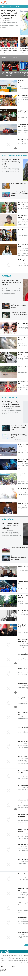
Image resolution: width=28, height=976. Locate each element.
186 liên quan (7, 20)
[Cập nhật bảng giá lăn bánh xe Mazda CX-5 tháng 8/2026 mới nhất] (8, 849)
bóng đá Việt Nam (11, 957)
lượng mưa (20, 955)
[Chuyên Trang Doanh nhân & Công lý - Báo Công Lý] (19, 128)
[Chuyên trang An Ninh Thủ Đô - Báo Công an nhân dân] (20, 52)
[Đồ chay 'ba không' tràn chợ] (8, 100)
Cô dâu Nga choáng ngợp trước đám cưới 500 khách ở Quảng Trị (11, 282)
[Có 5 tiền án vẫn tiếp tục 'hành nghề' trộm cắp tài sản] (8, 571)
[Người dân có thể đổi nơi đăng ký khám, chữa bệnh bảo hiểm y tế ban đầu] (8, 893)
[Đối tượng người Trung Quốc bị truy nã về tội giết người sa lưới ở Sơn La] (8, 220)
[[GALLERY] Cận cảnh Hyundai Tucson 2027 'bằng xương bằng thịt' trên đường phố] (6, 558)
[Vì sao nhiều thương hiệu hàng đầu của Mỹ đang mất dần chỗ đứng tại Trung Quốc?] (8, 115)
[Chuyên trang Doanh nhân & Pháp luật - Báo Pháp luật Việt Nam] (12, 439)
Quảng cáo (1, 971)
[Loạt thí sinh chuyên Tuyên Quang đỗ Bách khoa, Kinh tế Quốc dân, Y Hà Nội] (8, 86)
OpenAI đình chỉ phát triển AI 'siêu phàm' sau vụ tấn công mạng (18, 427)
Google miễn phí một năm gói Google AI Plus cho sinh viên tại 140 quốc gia (19, 436)
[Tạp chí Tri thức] (19, 141)
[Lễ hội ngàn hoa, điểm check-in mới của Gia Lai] (8, 922)
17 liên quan (20, 561)
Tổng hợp (13, 968)
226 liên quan (10, 530)
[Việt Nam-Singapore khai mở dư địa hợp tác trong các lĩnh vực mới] (8, 879)
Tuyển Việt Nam (15, 960)
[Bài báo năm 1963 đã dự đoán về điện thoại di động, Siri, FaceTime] (8, 674)
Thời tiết (9, 960)
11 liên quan (19, 439)
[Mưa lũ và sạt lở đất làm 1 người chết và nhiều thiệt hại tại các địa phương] (8, 601)
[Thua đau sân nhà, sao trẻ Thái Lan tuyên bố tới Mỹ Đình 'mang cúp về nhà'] (8, 586)
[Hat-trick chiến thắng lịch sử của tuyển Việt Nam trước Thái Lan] (8, 761)
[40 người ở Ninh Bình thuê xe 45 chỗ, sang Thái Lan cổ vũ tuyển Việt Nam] (6, 306)
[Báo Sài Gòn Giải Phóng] (19, 700)
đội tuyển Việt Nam (4, 962)
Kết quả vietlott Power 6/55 (6, 955)
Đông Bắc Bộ (12, 958)
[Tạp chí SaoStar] (21, 75)
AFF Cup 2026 (14, 955)
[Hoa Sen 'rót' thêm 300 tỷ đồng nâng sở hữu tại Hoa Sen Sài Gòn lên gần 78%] (8, 776)
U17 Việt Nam (18, 958)
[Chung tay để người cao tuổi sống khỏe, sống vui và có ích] (8, 659)
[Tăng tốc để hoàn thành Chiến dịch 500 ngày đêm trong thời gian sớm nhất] (8, 479)
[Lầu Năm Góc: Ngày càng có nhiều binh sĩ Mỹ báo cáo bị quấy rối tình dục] (8, 717)
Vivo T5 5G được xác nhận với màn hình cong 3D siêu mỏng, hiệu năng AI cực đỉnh (11, 404)
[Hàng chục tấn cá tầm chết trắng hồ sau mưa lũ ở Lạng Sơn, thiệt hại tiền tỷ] (8, 343)
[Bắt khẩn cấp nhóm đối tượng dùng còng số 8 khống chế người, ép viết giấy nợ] (8, 207)
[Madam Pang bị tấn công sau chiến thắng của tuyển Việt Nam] (8, 790)
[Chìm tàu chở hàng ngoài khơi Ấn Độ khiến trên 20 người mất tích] (8, 864)
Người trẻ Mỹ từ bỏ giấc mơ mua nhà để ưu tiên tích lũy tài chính (11, 162)
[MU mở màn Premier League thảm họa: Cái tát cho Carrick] (8, 328)
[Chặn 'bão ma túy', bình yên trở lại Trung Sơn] (8, 937)
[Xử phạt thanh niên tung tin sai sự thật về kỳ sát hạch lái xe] (8, 805)
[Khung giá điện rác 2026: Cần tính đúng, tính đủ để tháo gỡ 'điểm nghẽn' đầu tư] (8, 644)
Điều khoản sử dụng (3, 969)
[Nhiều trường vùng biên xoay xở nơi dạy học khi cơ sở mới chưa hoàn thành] (8, 908)
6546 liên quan (11, 75)
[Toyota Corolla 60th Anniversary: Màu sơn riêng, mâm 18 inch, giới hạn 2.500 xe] (8, 129)
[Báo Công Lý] (19, 934)
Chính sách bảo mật (3, 970)
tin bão (17, 957)
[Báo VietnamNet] (19, 206)
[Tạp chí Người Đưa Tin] (3, 408)
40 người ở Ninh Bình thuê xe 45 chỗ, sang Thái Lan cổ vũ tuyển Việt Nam (19, 306)
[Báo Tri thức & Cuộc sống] (20, 356)
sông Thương (22, 962)
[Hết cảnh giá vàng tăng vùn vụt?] (8, 746)
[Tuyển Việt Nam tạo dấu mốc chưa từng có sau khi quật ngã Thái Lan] (9, 42)
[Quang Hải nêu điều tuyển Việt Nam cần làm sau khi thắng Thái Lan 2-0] (10, 66)
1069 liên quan (9, 408)
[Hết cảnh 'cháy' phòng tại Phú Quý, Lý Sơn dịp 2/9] (8, 144)
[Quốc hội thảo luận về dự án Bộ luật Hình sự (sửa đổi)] (8, 508)
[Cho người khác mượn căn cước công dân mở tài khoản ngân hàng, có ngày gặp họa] (8, 464)
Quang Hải (21, 960)
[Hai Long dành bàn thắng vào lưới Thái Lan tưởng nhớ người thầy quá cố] (8, 386)
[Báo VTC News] (4, 75)
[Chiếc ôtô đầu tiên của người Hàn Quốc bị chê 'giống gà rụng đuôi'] (6, 549)
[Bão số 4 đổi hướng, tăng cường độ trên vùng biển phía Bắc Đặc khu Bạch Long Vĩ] (8, 819)
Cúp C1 (23, 958)
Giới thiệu (1, 968)
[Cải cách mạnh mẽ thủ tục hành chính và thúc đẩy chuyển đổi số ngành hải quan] (8, 834)
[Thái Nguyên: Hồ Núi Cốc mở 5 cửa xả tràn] (8, 265)
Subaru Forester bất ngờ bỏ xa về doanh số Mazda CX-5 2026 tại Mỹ (11, 526)
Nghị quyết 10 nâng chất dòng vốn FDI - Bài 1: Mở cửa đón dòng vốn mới (19, 193)
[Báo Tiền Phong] (1, 52)
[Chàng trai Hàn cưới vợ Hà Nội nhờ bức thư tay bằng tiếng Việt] (6, 315)
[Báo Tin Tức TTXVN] (1, 20)
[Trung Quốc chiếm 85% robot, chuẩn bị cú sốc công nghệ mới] (8, 732)
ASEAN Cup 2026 (4, 957)
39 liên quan (26, 758)
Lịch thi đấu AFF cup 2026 (14, 962)
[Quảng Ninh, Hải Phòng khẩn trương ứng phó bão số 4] (8, 703)
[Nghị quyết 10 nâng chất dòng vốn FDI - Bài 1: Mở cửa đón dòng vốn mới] (6, 194)
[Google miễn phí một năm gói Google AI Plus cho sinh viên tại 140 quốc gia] (6, 436)
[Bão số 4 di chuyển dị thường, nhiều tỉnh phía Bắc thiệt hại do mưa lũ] (8, 372)
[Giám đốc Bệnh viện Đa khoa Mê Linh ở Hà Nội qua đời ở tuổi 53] (8, 615)
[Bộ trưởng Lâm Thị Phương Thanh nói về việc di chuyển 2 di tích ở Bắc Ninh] (8, 249)
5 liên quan (26, 463)
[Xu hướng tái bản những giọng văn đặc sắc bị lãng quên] (6, 186)
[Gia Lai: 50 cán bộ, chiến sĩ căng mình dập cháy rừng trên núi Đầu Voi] (8, 493)
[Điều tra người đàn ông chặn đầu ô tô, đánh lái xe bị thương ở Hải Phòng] (8, 357)
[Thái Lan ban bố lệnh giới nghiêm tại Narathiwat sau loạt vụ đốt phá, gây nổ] (8, 450)
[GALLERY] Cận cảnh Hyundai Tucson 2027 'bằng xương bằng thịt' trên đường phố (18, 557)
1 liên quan (26, 97)
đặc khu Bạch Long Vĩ (4, 958)
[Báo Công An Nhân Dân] (20, 369)
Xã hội (21, 957)
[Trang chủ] (4, 2)
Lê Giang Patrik (3, 960)
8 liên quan (25, 892)
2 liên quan (26, 685)
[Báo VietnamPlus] (20, 490)
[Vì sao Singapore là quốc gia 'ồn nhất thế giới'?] (8, 235)
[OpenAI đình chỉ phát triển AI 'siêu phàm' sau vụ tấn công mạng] (6, 428)
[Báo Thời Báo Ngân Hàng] (20, 833)
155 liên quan (18, 197)
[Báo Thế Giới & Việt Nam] (19, 846)
